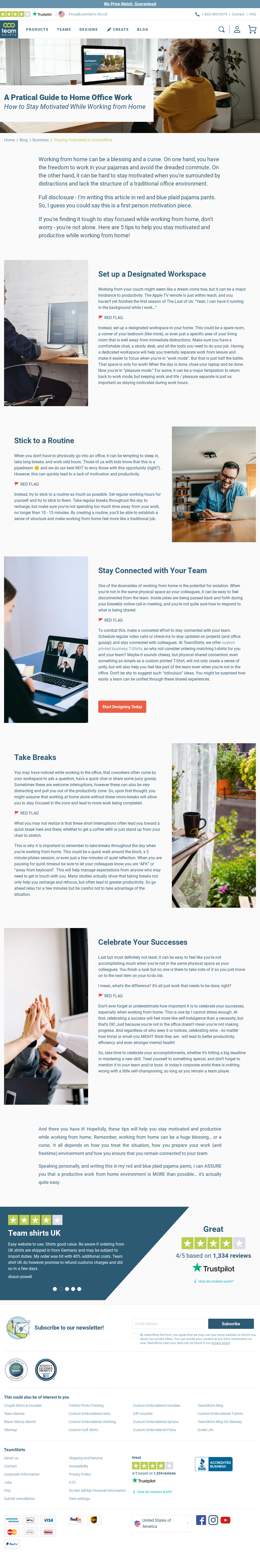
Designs (88, 29)
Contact (238, 14)
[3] (73, 1289)
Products (37, 29)
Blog (143, 29)
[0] (55, 1289)
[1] (61, 1289)
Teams (64, 29)
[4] (79, 1289)
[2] (67, 1289)
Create (121, 29)
